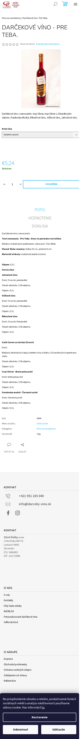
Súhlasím (58, 729)
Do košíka (51, 184)
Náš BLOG (9, 611)
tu (43, 707)
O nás (7, 595)
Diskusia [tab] (40, 226)
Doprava (8, 659)
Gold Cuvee (42, 423)
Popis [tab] (40, 210)
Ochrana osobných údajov (17, 670)
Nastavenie (39, 717)
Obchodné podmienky (15, 664)
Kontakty (8, 600)
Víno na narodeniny (46, 428)
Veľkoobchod (11, 622)
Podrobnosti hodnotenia (47, 44)
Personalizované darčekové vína (20, 617)
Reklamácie (10, 681)
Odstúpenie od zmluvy (15, 675)
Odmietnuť (20, 729)
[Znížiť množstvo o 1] (20, 184)
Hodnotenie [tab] (39, 218)
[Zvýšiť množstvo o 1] (4, 184)
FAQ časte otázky (13, 606)
